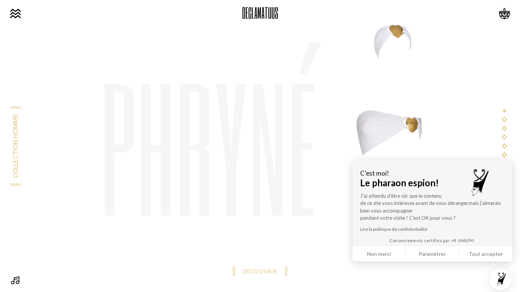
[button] (500, 279)
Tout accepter (486, 254)
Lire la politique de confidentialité (393, 229)
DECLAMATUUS (260, 13)
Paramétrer (432, 254)
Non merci (379, 254)
